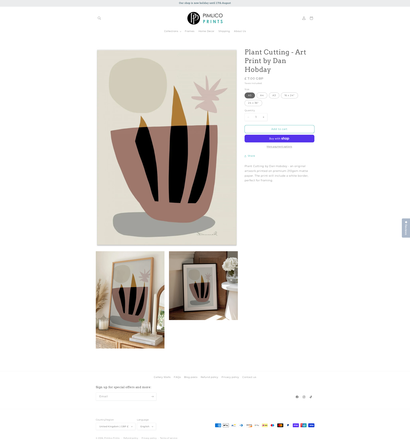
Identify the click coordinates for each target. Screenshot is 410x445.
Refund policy (209, 377)
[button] (99, 18)
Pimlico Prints (111, 438)
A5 (249, 95)
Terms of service (168, 438)
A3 (274, 95)
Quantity (250, 110)
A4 (262, 95)
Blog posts (190, 377)
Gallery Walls (162, 377)
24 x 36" (253, 102)
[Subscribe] (152, 396)
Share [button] (251, 155)
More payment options (279, 146)
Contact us (249, 377)
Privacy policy (230, 377)
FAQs (177, 377)
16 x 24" (289, 95)
